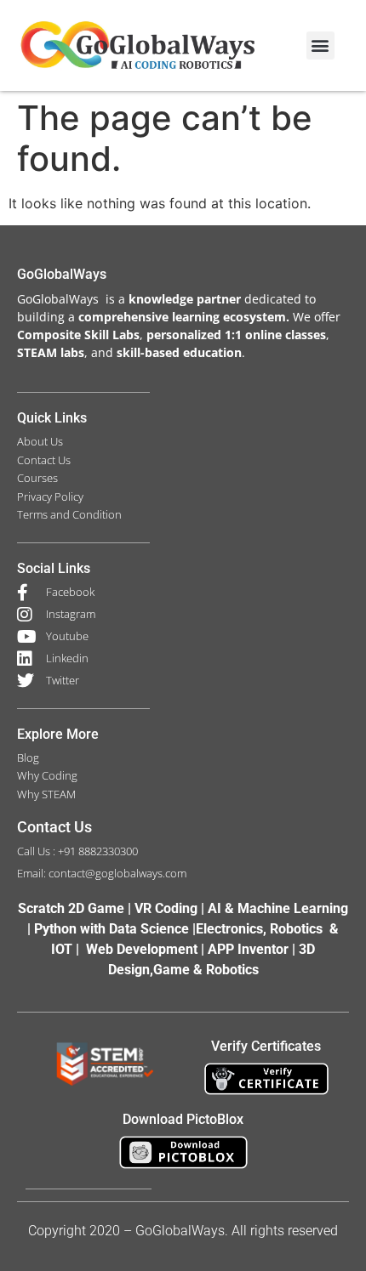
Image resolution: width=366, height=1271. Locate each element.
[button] (320, 45)
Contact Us (54, 827)
